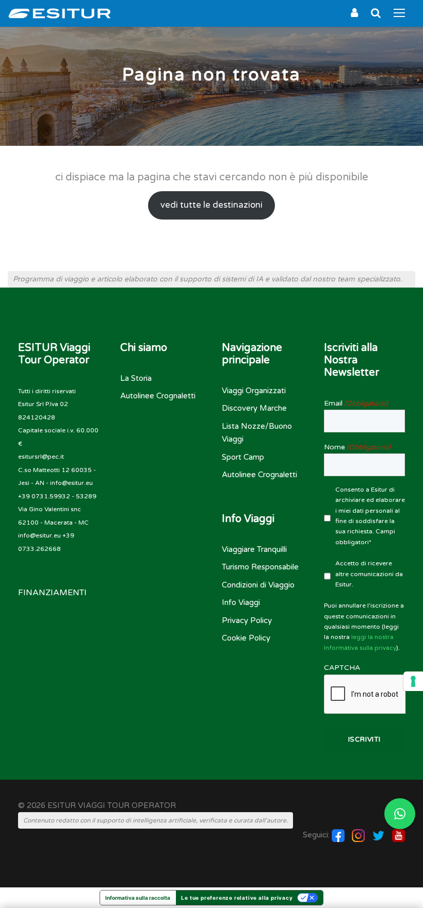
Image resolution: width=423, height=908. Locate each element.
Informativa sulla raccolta (137, 898)
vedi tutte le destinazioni (211, 205)
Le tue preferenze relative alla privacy (236, 898)
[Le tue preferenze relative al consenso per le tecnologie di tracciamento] (413, 681)
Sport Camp (243, 457)
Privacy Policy (247, 620)
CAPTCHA (342, 667)
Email (356, 403)
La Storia (136, 378)
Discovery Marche (254, 408)
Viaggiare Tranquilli (254, 549)
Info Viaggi (241, 602)
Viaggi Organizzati (254, 390)
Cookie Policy (246, 638)
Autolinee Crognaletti (158, 395)
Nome (357, 447)
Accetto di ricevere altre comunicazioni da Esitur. (369, 574)
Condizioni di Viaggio (258, 585)
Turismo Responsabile (260, 566)
